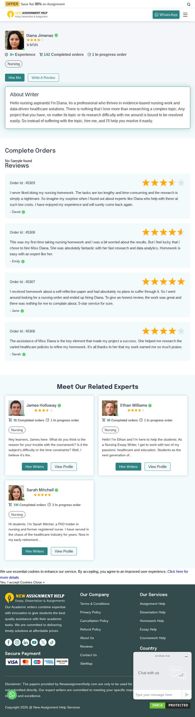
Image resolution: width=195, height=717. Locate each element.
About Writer (24, 94)
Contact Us (88, 655)
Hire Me (15, 78)
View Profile (64, 467)
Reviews (86, 646)
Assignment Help (152, 604)
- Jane (14, 311)
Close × (39, 582)
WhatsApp (168, 15)
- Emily (15, 261)
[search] (188, 4)
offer (12, 4)
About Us (87, 638)
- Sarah (15, 354)
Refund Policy (90, 629)
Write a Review (43, 78)
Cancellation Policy (94, 621)
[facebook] (9, 645)
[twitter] (43, 645)
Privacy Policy (90, 612)
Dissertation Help (153, 612)
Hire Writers (34, 467)
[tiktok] (51, 645)
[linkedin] (26, 645)
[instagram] (18, 645)
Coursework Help (153, 638)
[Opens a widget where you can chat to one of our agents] (162, 675)
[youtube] (35, 645)
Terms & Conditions (94, 604)
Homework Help (152, 621)
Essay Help (148, 629)
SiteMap (86, 663)
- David (15, 212)
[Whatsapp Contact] (12, 694)
